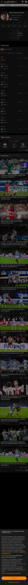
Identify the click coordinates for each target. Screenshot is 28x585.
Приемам (14, 578)
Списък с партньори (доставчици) (11, 573)
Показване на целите (14, 582)
